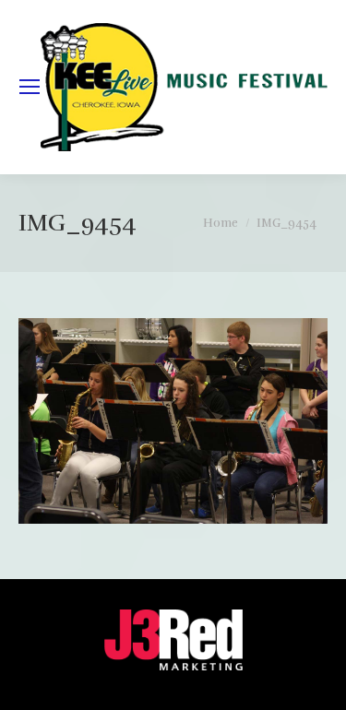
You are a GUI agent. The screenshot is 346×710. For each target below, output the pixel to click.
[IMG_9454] (173, 421)
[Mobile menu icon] (29, 87)
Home (220, 223)
